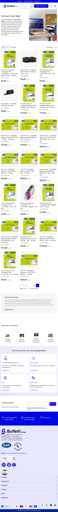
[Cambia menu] (2, 6)
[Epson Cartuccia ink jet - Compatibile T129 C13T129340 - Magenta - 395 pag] (29, 192)
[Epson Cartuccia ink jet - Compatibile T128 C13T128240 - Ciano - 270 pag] (9, 192)
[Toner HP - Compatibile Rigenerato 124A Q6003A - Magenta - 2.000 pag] (9, 158)
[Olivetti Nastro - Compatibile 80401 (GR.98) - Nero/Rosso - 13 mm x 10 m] (29, 59)
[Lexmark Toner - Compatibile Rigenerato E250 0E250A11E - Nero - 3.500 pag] (29, 124)
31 (33, 285)
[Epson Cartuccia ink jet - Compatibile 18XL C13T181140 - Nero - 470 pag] (9, 259)
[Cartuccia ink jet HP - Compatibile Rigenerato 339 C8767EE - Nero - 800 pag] (29, 92)
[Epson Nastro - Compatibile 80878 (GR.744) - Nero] (9, 92)
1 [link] (20, 285)
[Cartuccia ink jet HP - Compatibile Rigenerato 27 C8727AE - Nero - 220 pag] (48, 92)
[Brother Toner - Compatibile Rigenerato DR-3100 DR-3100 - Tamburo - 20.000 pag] (9, 124)
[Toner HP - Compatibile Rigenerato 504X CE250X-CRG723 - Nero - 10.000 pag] (48, 226)
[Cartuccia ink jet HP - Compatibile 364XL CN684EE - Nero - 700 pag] (48, 192)
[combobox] (26, 6)
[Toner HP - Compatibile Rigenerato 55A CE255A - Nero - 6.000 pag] (29, 158)
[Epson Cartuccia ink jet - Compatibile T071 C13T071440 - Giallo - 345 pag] (48, 59)
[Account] (51, 6)
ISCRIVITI (52, 403)
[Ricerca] (31, 6)
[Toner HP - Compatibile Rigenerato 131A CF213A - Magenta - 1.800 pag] (29, 259)
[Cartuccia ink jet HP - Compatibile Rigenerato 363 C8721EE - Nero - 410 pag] (29, 226)
